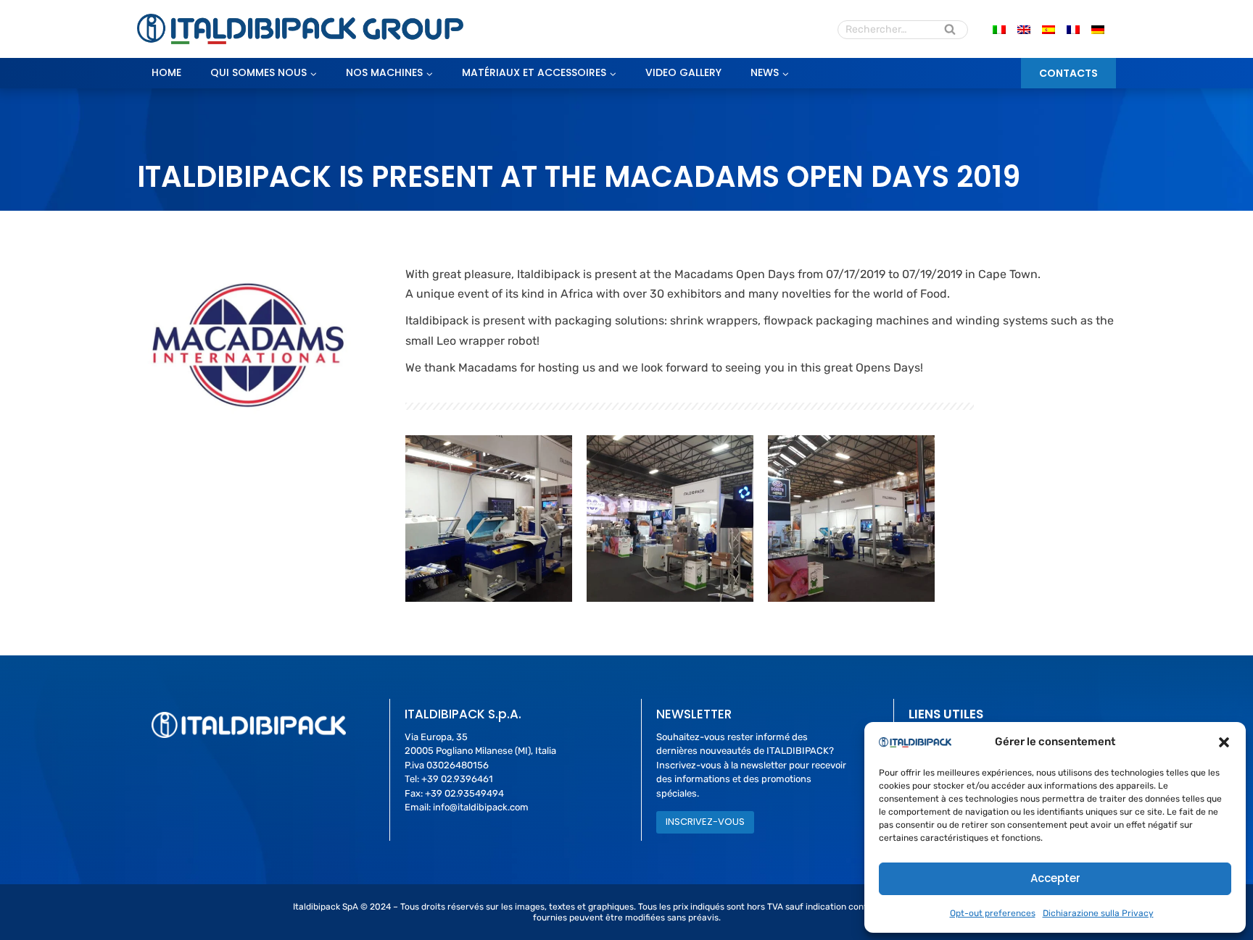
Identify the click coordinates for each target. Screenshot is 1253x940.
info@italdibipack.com (481, 807)
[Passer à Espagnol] (1048, 29)
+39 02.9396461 (457, 778)
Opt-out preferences (992, 913)
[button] (1224, 742)
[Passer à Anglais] (1024, 29)
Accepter (1055, 878)
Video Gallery (683, 72)
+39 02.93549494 (464, 793)
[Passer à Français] (1073, 29)
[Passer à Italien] (999, 29)
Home (166, 72)
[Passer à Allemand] (1097, 29)
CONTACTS (1068, 73)
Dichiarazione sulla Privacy (1098, 913)
